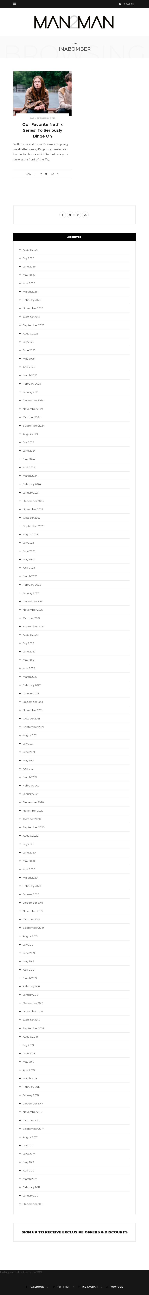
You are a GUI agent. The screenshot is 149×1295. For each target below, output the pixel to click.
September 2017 (33, 1128)
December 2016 (33, 1203)
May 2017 (28, 1162)
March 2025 (30, 375)
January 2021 (30, 793)
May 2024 (29, 459)
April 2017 (28, 1170)
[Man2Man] (74, 22)
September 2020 (34, 827)
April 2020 (29, 869)
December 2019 (33, 902)
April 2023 (29, 567)
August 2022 (30, 634)
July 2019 (28, 944)
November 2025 (33, 308)
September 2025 (33, 325)
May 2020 (29, 860)
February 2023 (32, 584)
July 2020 (28, 844)
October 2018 (31, 1019)
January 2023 (31, 593)
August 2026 (30, 249)
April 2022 (29, 668)
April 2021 (28, 768)
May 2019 (28, 961)
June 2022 (29, 651)
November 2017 (32, 1111)
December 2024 (33, 400)
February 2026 (32, 299)
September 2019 (33, 927)
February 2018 (32, 1086)
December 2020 (33, 802)
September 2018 (33, 1028)
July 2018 (28, 1045)
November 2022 (33, 609)
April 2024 (29, 467)
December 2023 (33, 500)
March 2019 (30, 978)
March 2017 (30, 1178)
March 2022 (30, 676)
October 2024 (32, 417)
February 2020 (32, 885)
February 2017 (31, 1187)
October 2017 (31, 1120)
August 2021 (30, 735)
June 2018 (29, 1053)
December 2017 (33, 1103)
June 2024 (29, 450)
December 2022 (33, 601)
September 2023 (33, 526)
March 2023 (30, 576)
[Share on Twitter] (46, 174)
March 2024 (30, 475)
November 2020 (33, 810)
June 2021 (29, 751)
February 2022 (32, 685)
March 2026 (30, 291)
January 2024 (31, 492)
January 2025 (31, 392)
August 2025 (30, 333)
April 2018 (29, 1070)
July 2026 (28, 258)
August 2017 (30, 1137)
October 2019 (31, 919)
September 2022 (33, 626)
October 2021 (31, 718)
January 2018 (31, 1095)
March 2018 (30, 1078)
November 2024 (33, 408)
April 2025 (29, 366)
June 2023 (29, 551)
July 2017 (28, 1145)
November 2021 (32, 710)
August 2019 (30, 936)
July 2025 (28, 341)
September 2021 (33, 726)
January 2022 (31, 693)
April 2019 (29, 969)
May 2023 (29, 559)
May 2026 (29, 274)
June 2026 (29, 266)
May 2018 (28, 1061)
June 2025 (29, 350)
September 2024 (33, 425)
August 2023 (30, 534)
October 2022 (31, 618)
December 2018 (33, 1003)
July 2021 (28, 743)
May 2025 (29, 358)
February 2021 (31, 785)
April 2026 (29, 283)
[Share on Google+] (52, 174)
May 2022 (29, 659)
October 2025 (31, 316)
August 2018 (30, 1036)
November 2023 (33, 509)
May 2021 (28, 760)
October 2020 (32, 818)
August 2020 (30, 835)
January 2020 (31, 894)
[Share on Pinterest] (58, 174)
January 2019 (31, 994)
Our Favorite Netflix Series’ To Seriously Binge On (42, 130)
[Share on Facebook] (41, 174)
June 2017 (29, 1153)
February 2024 (32, 484)
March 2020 (30, 877)
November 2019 (33, 911)
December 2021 (33, 701)
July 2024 (28, 442)
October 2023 (32, 517)
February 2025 (32, 383)
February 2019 (31, 986)
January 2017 (30, 1195)
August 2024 (30, 433)
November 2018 (33, 1011)
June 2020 (29, 852)
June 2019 (29, 952)
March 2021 (30, 777)
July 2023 (28, 542)
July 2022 (28, 643)
